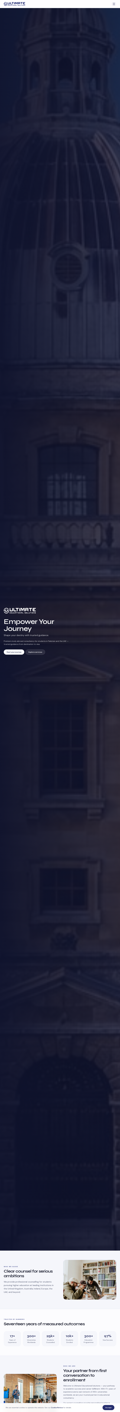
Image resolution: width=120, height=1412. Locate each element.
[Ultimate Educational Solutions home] (14, 4)
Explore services (35, 652)
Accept (108, 1408)
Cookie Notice (57, 1408)
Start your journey (14, 652)
